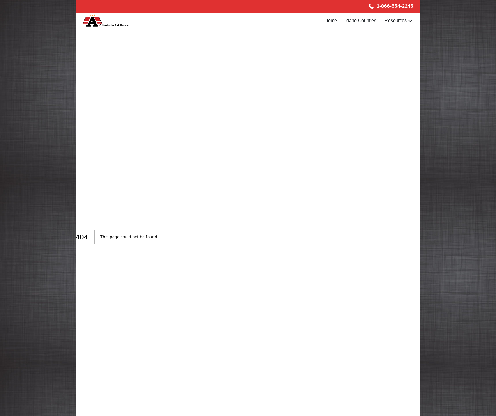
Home (331, 20)
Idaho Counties (360, 20)
